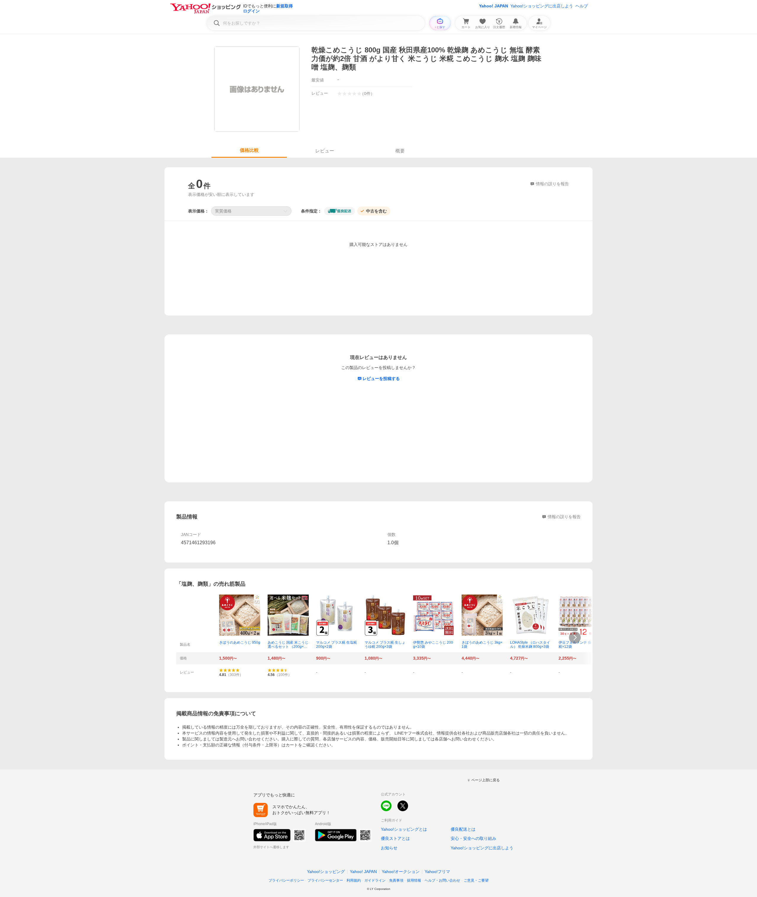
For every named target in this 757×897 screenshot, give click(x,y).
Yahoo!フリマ (437, 871)
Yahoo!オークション (401, 871)
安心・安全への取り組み (473, 838)
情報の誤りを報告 (564, 516)
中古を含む (376, 211)
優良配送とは (463, 829)
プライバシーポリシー (286, 880)
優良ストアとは (395, 838)
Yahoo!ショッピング (326, 871)
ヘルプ (581, 6)
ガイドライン (375, 880)
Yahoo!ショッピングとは (404, 829)
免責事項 (396, 880)
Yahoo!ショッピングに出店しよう (541, 6)
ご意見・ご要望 (476, 880)
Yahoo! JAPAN (493, 6)
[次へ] (575, 637)
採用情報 (414, 880)
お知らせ (389, 848)
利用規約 (354, 880)
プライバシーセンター (325, 880)
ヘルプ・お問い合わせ (442, 880)
